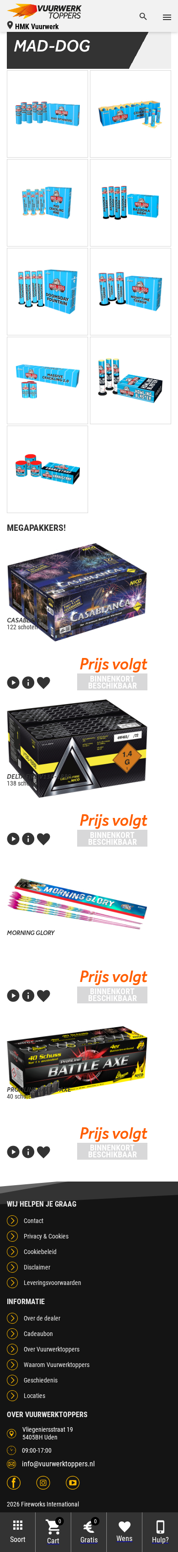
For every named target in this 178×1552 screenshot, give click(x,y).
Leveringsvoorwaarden (52, 1282)
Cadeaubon (38, 1333)
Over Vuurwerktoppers (51, 1349)
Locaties (34, 1395)
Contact (33, 1220)
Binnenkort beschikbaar (112, 682)
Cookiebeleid (40, 1251)
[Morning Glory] (77, 905)
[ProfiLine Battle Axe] (77, 1061)
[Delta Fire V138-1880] (77, 748)
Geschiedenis (41, 1380)
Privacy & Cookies (46, 1236)
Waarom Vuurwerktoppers (56, 1364)
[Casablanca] (77, 592)
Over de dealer (42, 1318)
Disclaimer (37, 1267)
